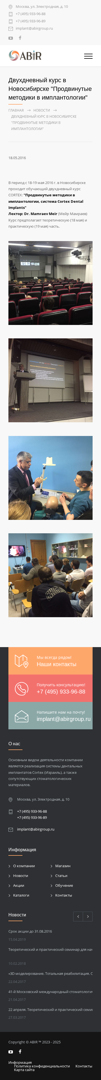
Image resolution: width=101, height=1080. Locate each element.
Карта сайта (24, 1069)
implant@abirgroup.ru (34, 29)
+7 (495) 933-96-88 (30, 14)
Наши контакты (56, 664)
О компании (24, 865)
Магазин (62, 865)
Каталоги (21, 895)
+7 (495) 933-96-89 (30, 21)
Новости (20, 875)
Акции (18, 885)
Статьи (61, 875)
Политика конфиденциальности (42, 1066)
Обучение (64, 885)
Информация (20, 1062)
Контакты (63, 895)
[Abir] (46, 55)
